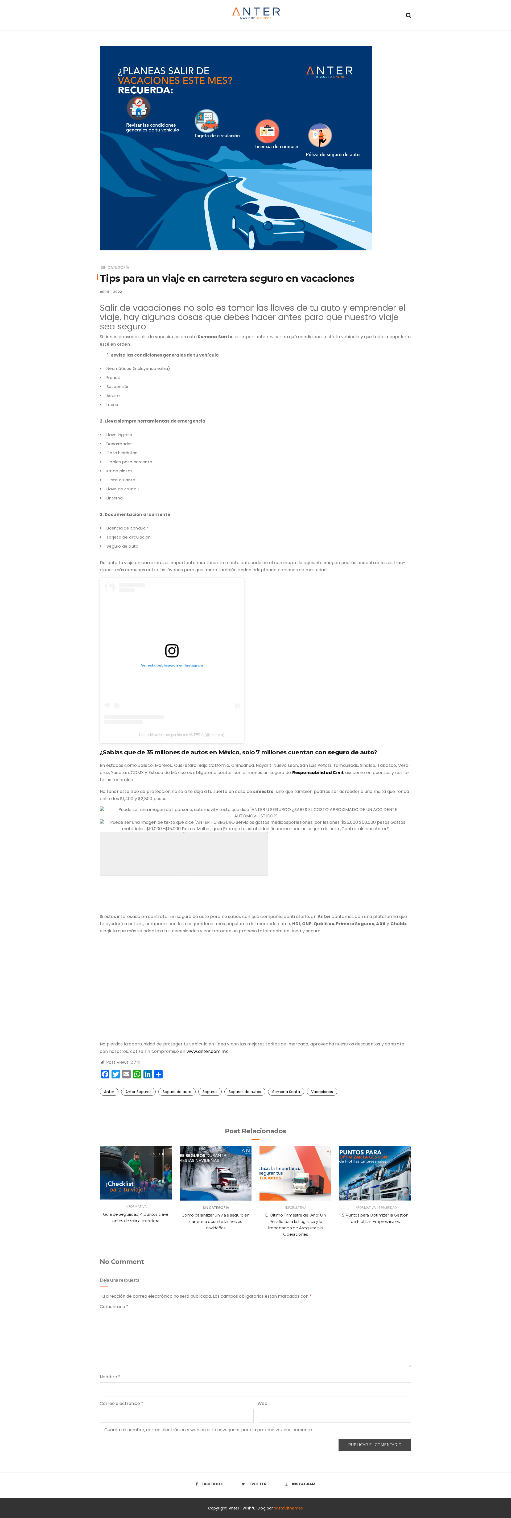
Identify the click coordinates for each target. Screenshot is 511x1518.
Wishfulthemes (288, 1508)
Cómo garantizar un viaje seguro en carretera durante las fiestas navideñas (215, 1221)
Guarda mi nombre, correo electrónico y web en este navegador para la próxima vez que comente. (208, 1430)
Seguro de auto (177, 1091)
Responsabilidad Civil (317, 773)
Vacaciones (322, 1091)
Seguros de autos (245, 1091)
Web (262, 1403)
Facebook (212, 1484)
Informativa (136, 1206)
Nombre (110, 1377)
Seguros (210, 1091)
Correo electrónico (121, 1403)
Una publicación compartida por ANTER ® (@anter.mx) (181, 735)
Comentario (114, 1307)
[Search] (408, 15)
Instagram (303, 1484)
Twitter (257, 1484)
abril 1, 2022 (111, 291)
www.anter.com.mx (207, 1051)
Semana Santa (286, 1091)
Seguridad (387, 1207)
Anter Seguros (138, 1091)
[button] (255, 812)
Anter (109, 1091)
